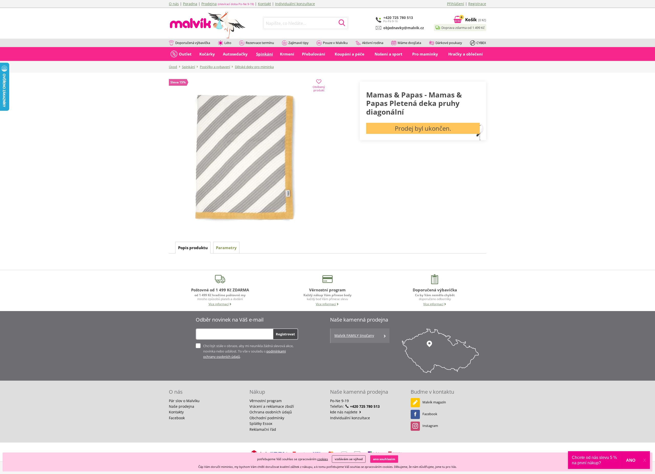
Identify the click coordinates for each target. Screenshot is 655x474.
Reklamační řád (262, 429)
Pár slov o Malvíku (184, 400)
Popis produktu (193, 247)
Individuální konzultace (295, 3)
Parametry (226, 247)
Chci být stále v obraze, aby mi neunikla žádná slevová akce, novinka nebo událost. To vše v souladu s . (248, 351)
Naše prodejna (181, 406)
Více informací (219, 304)
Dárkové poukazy (448, 42)
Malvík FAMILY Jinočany (354, 335)
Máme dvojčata (409, 42)
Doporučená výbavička (192, 42)
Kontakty (176, 412)
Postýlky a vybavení (215, 66)
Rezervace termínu (260, 42)
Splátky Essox (260, 423)
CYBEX (481, 42)
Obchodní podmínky (266, 417)
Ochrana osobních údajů (270, 412)
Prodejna (209, 3)
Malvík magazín (434, 402)
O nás (174, 3)
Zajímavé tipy (298, 42)
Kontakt (264, 3)
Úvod (173, 66)
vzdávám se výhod (349, 459)
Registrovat (285, 334)
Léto (227, 42)
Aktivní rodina (372, 42)
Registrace (477, 3)
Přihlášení (455, 3)
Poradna (190, 3)
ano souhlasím (384, 459)
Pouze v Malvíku (335, 42)
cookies (322, 459)
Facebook (177, 417)
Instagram (430, 425)
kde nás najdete (344, 412)
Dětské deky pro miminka (254, 66)
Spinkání (188, 66)
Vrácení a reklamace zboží (271, 406)
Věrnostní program (265, 400)
